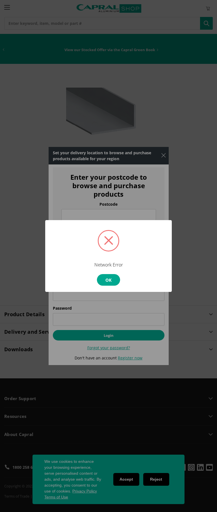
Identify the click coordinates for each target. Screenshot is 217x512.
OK (108, 280)
